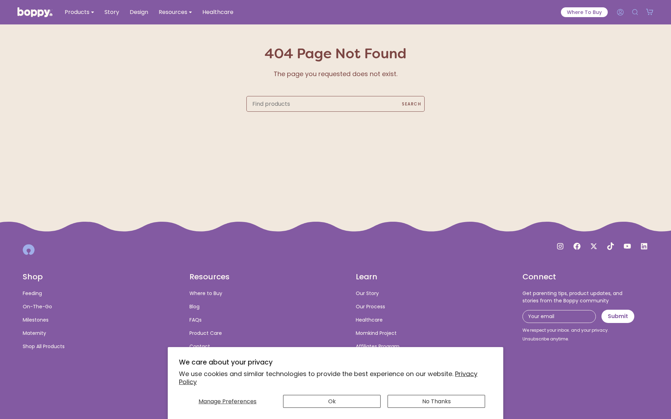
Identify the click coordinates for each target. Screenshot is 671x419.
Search (411, 104)
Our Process (370, 306)
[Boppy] (29, 250)
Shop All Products (44, 346)
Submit (618, 316)
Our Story (367, 293)
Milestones (36, 319)
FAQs (195, 319)
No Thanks (436, 401)
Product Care (205, 333)
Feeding (32, 293)
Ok (332, 401)
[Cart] (649, 12)
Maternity (34, 333)
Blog (194, 306)
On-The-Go (37, 306)
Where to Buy (584, 12)
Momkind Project (376, 333)
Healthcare (369, 319)
